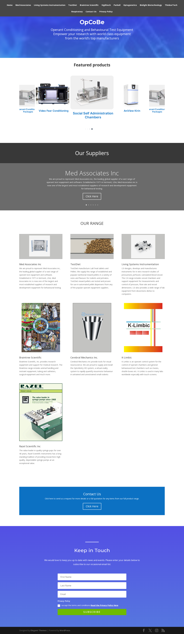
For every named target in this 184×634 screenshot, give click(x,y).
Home (10, 5)
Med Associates (23, 5)
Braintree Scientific (89, 5)
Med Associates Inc (92, 173)
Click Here (92, 196)
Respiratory (77, 12)
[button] (22, 102)
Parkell (117, 5)
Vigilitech (106, 5)
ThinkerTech (171, 5)
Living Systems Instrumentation (49, 5)
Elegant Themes (39, 630)
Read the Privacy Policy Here (104, 605)
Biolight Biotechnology (151, 5)
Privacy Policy (106, 12)
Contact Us (91, 12)
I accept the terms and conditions (89, 605)
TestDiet (72, 5)
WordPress (65, 630)
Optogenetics (130, 5)
